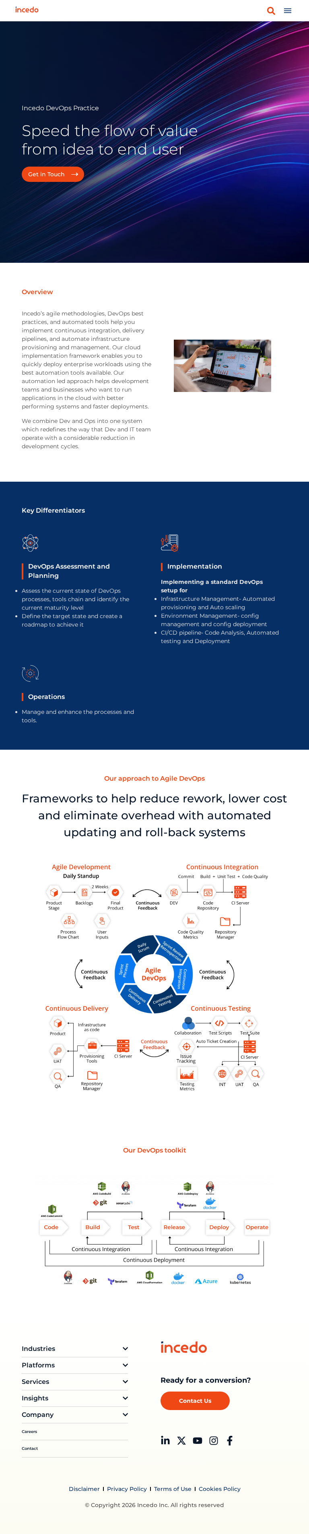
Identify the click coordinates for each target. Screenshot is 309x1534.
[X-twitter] (181, 1440)
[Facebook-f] (230, 1440)
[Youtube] (197, 1440)
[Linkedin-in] (165, 1440)
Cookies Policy (220, 1489)
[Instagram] (213, 1440)
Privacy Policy (127, 1489)
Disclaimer (84, 1489)
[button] (271, 11)
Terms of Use (173, 1489)
